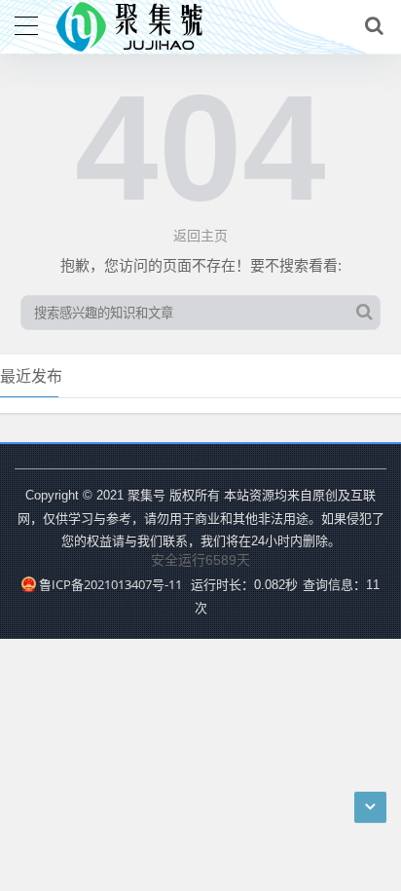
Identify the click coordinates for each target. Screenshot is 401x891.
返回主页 (200, 235)
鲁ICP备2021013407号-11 (110, 584)
